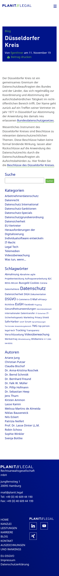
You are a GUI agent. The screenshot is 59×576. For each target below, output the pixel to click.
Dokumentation (38, 294)
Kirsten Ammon (15, 400)
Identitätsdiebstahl (44, 309)
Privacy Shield (42, 317)
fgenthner (17, 52)
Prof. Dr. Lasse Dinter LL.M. (22, 425)
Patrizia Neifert (14, 421)
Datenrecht (12, 200)
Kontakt (7, 541)
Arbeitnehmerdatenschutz (21, 196)
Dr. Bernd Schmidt (16, 374)
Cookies (34, 283)
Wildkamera (37, 339)
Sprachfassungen (39, 322)
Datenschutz (33, 288)
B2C (50, 278)
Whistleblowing (24, 339)
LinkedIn (33, 526)
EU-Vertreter (13, 225)
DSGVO (10, 299)
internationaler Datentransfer (20, 313)
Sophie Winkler (14, 434)
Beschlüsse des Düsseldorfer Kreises (30, 165)
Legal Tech (11, 247)
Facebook (29, 304)
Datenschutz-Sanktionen (20, 208)
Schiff (22, 322)
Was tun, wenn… (15, 259)
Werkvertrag (11, 339)
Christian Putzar (15, 362)
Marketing (29, 317)
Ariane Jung (12, 357)
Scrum (28, 321)
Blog (8, 31)
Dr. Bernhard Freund (18, 379)
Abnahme (25, 274)
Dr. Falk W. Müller (16, 383)
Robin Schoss (13, 429)
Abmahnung (12, 274)
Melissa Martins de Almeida (22, 408)
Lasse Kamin (13, 404)
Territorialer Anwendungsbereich (18, 326)
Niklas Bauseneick (16, 413)
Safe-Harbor (12, 321)
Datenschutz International (21, 204)
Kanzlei (6, 524)
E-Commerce (23, 299)
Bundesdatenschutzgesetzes (35, 120)
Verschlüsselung (14, 334)
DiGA (27, 294)
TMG (35, 326)
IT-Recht (10, 242)
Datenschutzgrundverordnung (24, 217)
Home (5, 519)
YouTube (44, 526)
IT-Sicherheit (41, 313)
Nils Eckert (12, 417)
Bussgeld (24, 283)
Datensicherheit (15, 221)
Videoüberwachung (17, 255)
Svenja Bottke (14, 438)
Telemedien (12, 251)
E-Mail (33, 299)
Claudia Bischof (15, 366)
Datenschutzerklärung (15, 564)
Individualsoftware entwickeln (24, 238)
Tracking (21, 330)
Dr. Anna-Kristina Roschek (21, 370)
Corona (43, 283)
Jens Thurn (11, 396)
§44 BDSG (8, 343)
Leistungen (9, 528)
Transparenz (32, 330)
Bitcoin (14, 283)
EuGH (19, 304)
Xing (33, 536)
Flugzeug (38, 305)
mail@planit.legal (12, 492)
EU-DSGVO (7, 556)
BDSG (7, 283)
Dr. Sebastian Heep (17, 391)
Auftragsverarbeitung (36, 278)
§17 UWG (47, 339)
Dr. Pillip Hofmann (16, 387)
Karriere (7, 532)
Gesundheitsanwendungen (20, 308)
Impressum (8, 560)
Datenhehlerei (12, 289)
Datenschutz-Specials (18, 213)
